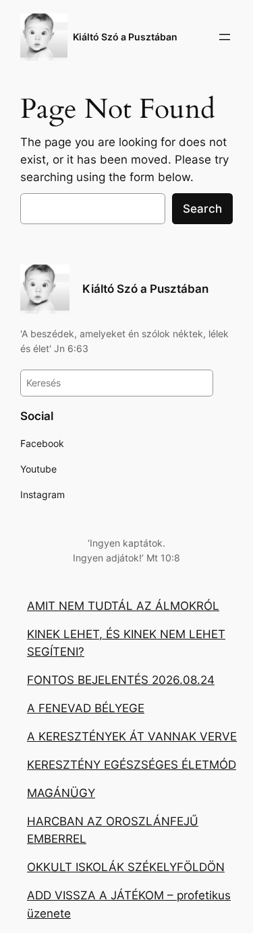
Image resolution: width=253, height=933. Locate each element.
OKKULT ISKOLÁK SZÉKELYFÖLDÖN (126, 867)
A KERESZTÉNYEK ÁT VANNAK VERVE (132, 736)
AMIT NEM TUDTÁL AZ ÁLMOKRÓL (123, 606)
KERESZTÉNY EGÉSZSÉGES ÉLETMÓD (131, 764)
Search (202, 208)
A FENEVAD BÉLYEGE (85, 708)
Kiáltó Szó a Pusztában (125, 36)
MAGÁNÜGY (61, 793)
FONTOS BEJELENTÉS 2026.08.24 (121, 680)
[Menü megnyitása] (225, 37)
